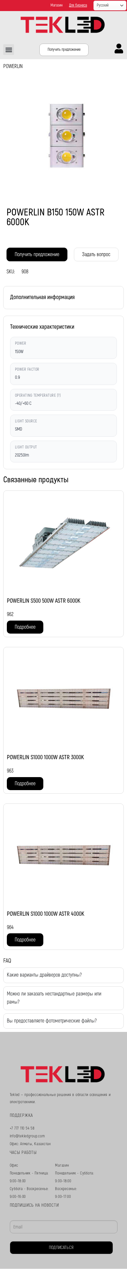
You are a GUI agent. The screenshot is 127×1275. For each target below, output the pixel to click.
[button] (8, 49)
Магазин (56, 5)
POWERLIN (13, 66)
